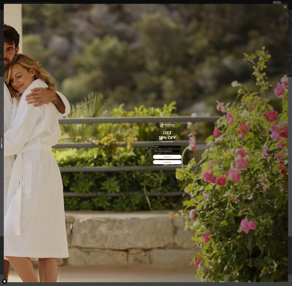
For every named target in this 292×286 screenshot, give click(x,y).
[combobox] (166, 151)
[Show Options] (180, 151)
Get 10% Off (167, 157)
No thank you (167, 162)
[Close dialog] (285, 6)
